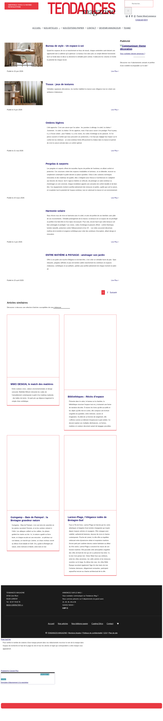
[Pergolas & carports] (24, 173)
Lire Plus (114, 71)
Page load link (6, 639)
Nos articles (63, 624)
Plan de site (113, 633)
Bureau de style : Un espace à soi (65, 46)
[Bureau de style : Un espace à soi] (24, 55)
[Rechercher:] (139, 4)
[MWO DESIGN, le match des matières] (33, 346)
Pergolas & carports (57, 163)
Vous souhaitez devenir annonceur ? (132, 54)
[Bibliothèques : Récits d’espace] (90, 352)
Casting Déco (97, 624)
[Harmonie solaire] (24, 220)
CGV (105, 633)
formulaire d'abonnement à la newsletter (14, 682)
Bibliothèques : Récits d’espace (86, 396)
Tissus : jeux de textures (60, 84)
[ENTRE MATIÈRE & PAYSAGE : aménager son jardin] (24, 264)
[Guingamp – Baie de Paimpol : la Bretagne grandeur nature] (33, 472)
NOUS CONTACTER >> (14, 605)
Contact (110, 624)
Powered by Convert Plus (9, 671)
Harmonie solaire (55, 211)
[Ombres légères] (24, 132)
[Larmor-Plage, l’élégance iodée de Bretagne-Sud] (90, 472)
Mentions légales (74, 633)
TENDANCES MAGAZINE (57, 633)
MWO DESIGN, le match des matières (32, 384)
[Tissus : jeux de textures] (24, 93)
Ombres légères (55, 122)
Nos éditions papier (79, 624)
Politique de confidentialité (92, 633)
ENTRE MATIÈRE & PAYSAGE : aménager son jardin (75, 255)
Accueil (51, 624)
